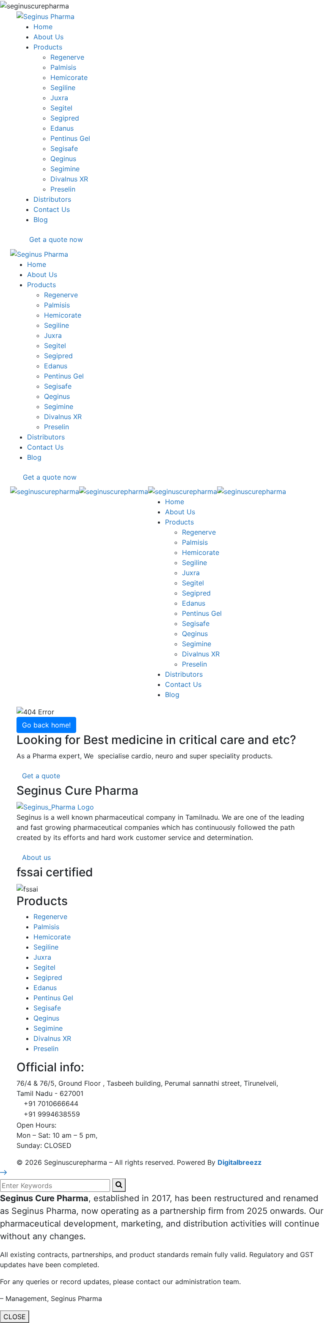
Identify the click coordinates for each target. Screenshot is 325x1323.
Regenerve (50, 916)
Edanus (45, 987)
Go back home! (46, 725)
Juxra (42, 957)
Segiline (45, 947)
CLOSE (14, 1316)
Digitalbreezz (240, 1162)
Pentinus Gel (53, 998)
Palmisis (46, 926)
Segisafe (47, 1008)
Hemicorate (52, 937)
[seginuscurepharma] (44, 490)
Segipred (47, 977)
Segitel (44, 967)
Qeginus (46, 1018)
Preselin (45, 1048)
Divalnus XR (52, 1038)
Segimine (48, 1028)
